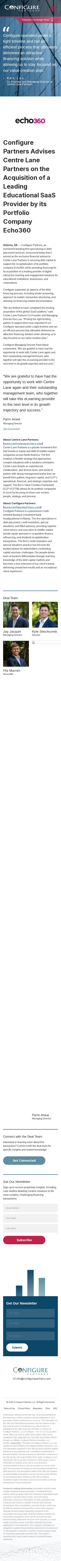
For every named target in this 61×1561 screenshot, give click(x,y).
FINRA (13, 1443)
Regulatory (37, 1408)
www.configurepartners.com (22, 507)
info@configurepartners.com (33, 1378)
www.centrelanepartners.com (23, 443)
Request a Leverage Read (35, 19)
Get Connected (11, 429)
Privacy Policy (24, 1408)
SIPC (55, 1408)
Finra (48, 1408)
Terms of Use (9, 1408)
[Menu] (53, 8)
